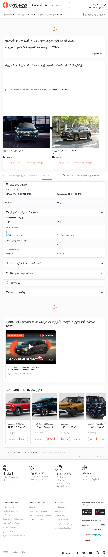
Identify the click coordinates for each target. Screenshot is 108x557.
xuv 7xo (51, 439)
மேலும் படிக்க (97, 53)
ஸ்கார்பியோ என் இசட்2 (93, 439)
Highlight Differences (59, 89)
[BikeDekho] (85, 525)
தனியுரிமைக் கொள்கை (11, 523)
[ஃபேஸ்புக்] (77, 553)
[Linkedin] (104, 553)
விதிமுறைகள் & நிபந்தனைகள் (13, 519)
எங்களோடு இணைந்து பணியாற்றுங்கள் (10, 513)
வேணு (12, 439)
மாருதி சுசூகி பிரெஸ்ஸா (16, 424)
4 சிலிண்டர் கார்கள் (14, 235)
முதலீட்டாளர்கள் (8, 532)
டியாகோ (77, 439)
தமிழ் (94, 4)
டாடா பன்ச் (65, 424)
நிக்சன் (65, 439)
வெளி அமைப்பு (47, 176)
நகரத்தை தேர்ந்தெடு (94, 14)
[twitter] (83, 553)
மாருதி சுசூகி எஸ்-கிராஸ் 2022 (65, 150)
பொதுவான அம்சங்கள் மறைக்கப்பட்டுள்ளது (28, 89)
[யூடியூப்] (90, 553)
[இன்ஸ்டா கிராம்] (97, 553)
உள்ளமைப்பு (33, 176)
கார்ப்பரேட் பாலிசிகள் (9, 527)
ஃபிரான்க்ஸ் (24, 439)
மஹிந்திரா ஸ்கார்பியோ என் (44, 424)
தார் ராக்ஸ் (39, 439)
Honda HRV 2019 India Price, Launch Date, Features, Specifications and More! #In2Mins (28, 368)
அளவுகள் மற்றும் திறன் (17, 176)
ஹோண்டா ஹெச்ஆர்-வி (13, 150)
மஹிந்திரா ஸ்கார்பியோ (96, 424)
